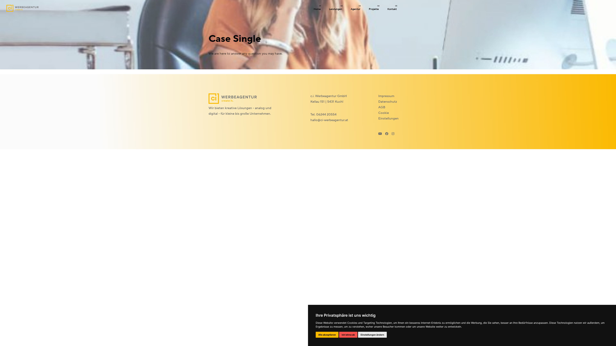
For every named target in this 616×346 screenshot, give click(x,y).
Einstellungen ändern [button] (372, 334)
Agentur (356, 8)
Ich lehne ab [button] (348, 334)
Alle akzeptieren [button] (327, 334)
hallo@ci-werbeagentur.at (329, 120)
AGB (381, 107)
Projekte (374, 8)
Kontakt (392, 8)
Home (317, 8)
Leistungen (336, 8)
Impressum (386, 96)
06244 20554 (326, 114)
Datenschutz (387, 102)
